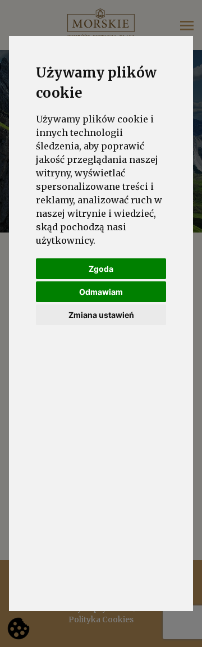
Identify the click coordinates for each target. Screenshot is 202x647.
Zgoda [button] (101, 269)
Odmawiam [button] (101, 292)
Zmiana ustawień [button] (101, 315)
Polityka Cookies (101, 619)
